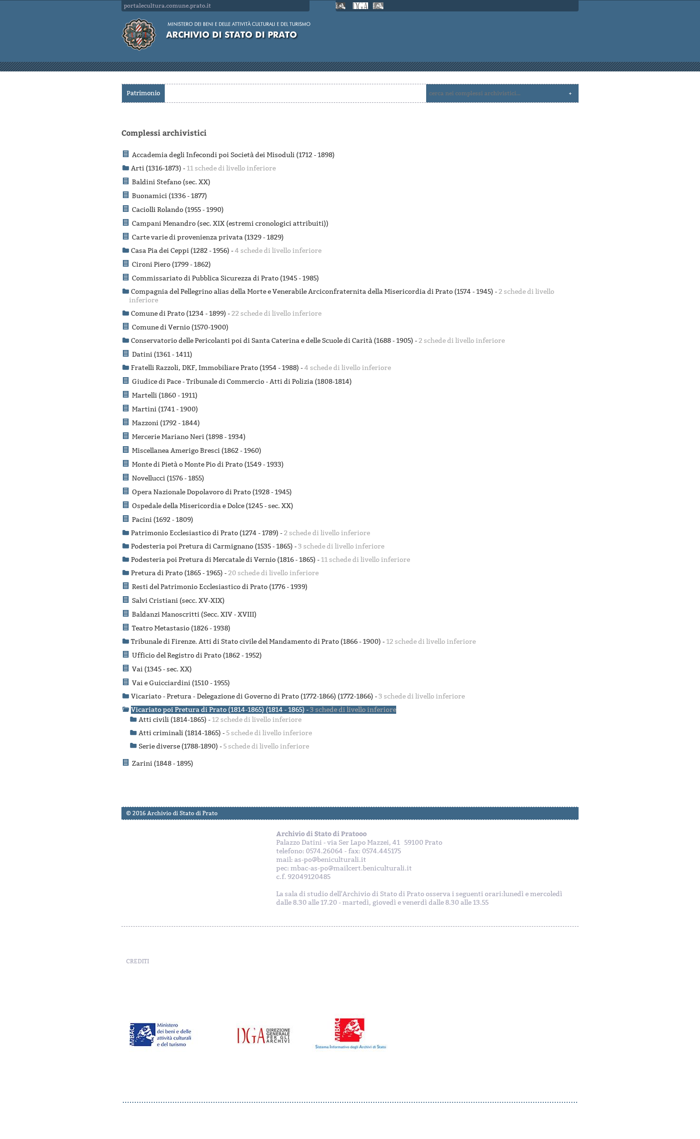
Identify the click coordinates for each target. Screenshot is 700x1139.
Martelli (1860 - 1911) (165, 395)
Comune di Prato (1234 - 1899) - (226, 314)
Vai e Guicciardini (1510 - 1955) (181, 683)
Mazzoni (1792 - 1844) (166, 423)
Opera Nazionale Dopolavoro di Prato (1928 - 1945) (212, 492)
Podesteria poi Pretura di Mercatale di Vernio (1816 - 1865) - (270, 560)
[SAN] (350, 1102)
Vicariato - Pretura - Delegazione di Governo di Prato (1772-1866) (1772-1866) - (298, 696)
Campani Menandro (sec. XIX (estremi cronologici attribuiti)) (230, 224)
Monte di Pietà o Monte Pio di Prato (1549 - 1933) (208, 464)
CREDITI (137, 961)
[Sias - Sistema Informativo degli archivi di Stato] (379, 5)
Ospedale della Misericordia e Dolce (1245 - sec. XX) (212, 506)
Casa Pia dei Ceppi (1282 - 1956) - (226, 251)
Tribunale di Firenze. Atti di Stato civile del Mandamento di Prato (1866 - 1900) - (303, 642)
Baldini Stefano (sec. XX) (171, 182)
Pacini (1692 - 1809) (162, 520)
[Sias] (353, 1035)
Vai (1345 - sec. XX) (162, 669)
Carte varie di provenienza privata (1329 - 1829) (208, 237)
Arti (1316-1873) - (203, 168)
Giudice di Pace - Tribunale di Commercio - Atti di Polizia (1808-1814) (242, 382)
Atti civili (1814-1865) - (220, 720)
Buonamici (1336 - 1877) (169, 196)
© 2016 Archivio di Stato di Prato (172, 813)
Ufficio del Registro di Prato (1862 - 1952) (197, 655)
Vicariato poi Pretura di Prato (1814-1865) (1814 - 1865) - (263, 710)
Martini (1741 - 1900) (165, 409)
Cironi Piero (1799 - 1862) (171, 264)
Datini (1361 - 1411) (162, 354)
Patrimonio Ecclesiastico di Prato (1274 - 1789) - (250, 533)
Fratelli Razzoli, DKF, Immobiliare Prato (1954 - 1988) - (261, 368)
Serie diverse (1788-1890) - (224, 746)
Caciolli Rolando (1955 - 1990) (178, 210)
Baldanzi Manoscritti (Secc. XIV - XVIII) (194, 614)
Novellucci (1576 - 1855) (168, 478)
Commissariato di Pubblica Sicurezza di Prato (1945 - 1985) (225, 278)
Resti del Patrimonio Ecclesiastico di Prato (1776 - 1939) (220, 587)
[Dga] (270, 1035)
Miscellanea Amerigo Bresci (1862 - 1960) (196, 451)
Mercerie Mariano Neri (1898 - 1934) (189, 437)
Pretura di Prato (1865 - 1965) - (225, 573)
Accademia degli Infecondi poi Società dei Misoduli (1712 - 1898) (233, 155)
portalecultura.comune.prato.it (167, 5)
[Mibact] (342, 5)
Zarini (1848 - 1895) (162, 763)
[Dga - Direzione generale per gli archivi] (360, 5)
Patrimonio (143, 93)
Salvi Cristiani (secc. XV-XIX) (178, 601)
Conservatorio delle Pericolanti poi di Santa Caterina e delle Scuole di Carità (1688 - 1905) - (318, 341)
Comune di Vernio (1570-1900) (180, 327)
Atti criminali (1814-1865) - (225, 733)
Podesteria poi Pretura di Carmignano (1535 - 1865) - (257, 546)
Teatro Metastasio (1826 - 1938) (181, 628)
